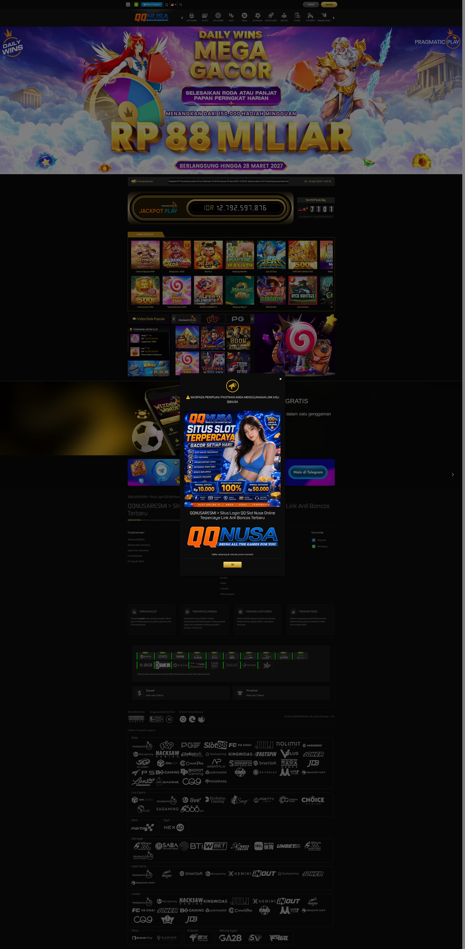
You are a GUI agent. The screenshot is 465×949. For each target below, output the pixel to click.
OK (232, 564)
